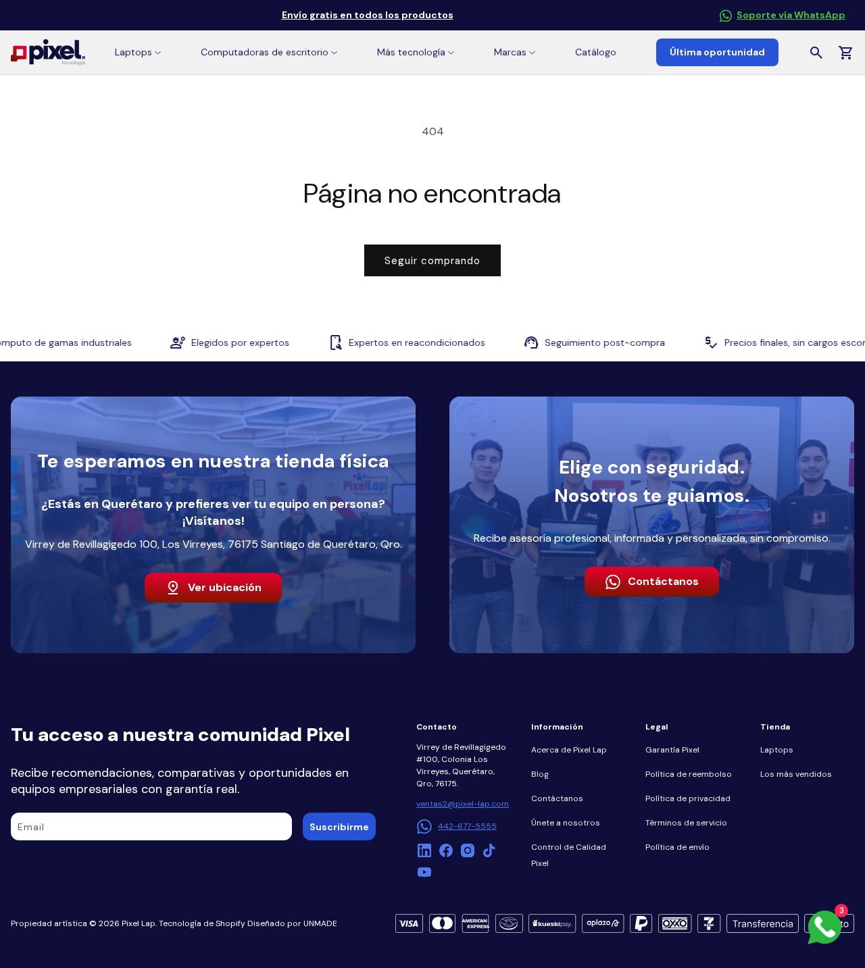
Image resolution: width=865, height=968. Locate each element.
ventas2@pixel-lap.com (462, 803)
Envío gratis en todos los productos (367, 15)
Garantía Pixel (672, 749)
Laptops (776, 749)
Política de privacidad (688, 798)
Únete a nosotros (565, 822)
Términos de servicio (686, 822)
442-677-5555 (467, 826)
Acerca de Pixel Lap (569, 749)
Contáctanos (663, 581)
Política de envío (677, 847)
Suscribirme (339, 827)
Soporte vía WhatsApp (791, 15)
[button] (138, 52)
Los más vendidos (796, 774)
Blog (540, 774)
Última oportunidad (717, 52)
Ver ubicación (225, 587)
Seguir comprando (432, 261)
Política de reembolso (688, 774)
